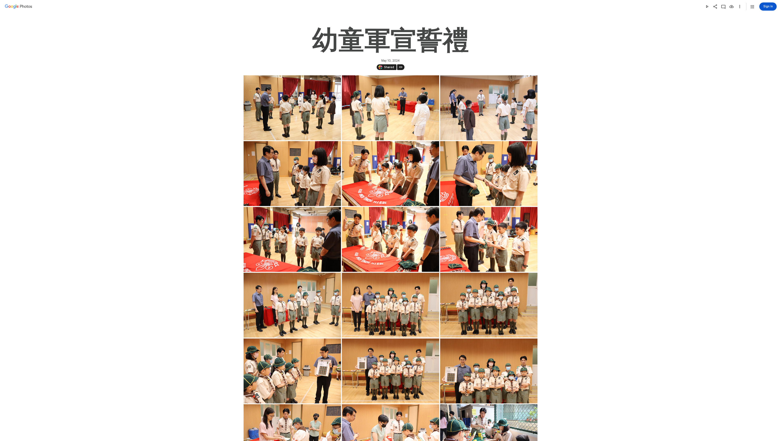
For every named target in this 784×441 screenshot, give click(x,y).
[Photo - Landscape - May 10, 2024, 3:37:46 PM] (292, 239)
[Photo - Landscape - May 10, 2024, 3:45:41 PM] (292, 371)
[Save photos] (731, 6)
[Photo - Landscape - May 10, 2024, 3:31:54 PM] (390, 107)
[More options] (740, 6)
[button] (752, 7)
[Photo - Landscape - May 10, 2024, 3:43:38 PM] (390, 305)
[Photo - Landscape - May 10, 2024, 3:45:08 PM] (488, 305)
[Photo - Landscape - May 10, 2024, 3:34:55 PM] (292, 173)
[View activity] (723, 6)
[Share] (715, 6)
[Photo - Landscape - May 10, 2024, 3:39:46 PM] (292, 305)
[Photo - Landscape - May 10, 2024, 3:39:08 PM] (488, 239)
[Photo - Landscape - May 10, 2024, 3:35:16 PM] (390, 173)
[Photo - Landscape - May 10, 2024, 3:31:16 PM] (292, 107)
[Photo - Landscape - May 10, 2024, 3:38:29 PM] (390, 239)
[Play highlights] (707, 6)
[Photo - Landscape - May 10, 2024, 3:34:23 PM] (488, 107)
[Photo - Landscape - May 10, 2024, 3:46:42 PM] (488, 371)
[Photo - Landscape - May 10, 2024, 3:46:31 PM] (390, 371)
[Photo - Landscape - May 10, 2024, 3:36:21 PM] (488, 173)
